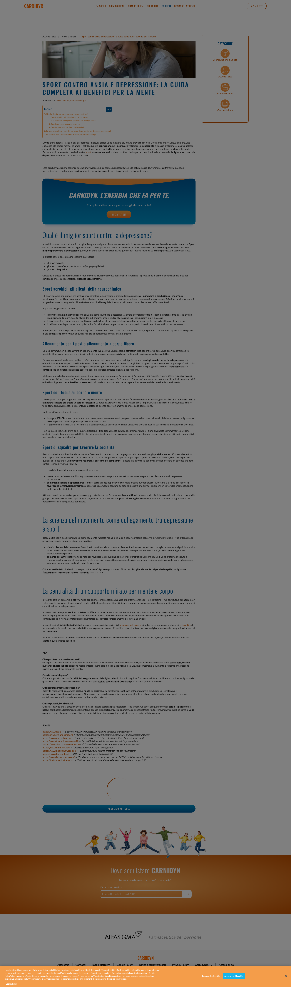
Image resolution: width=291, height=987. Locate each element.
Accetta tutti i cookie (233, 976)
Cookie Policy (11, 984)
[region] (145, 976)
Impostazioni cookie (211, 976)
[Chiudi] (286, 976)
